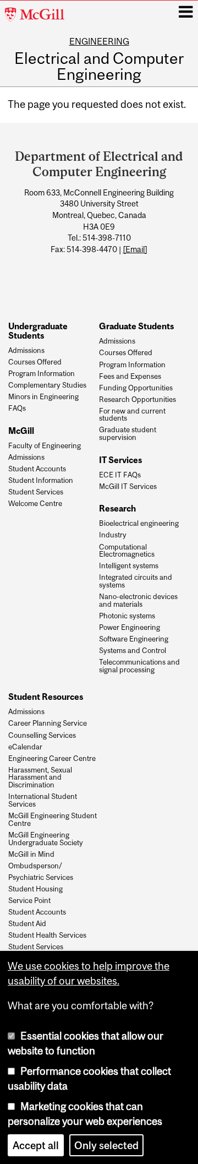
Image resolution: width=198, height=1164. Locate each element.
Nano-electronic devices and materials (138, 600)
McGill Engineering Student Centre (52, 820)
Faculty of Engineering (44, 446)
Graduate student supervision (127, 434)
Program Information (41, 374)
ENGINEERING (99, 41)
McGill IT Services (128, 487)
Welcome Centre (35, 504)
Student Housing (35, 889)
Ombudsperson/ (35, 866)
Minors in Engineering (43, 397)
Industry (113, 535)
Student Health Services (47, 935)
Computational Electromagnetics (127, 551)
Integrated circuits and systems (135, 581)
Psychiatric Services (40, 878)
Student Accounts (37, 469)
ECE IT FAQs (120, 475)
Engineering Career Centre (52, 759)
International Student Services (42, 800)
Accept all (36, 1145)
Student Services (35, 492)
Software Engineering (133, 639)
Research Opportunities (137, 400)
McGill (21, 430)
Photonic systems (127, 616)
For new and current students (132, 415)
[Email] (135, 249)
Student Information (40, 481)
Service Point (29, 901)
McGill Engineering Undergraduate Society (45, 839)
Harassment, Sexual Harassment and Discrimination (40, 777)
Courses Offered (35, 362)
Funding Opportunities (136, 388)
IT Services (120, 459)
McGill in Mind (31, 854)
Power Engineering (129, 628)
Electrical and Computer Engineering (99, 67)
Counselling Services (42, 735)
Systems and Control (132, 651)
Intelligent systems (128, 566)
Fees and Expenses (130, 376)
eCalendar (25, 747)
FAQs (17, 408)
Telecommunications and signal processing (139, 666)
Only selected (106, 1145)
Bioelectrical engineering (139, 523)
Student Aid (27, 924)
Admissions (26, 351)
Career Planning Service (47, 723)
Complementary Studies (47, 385)
